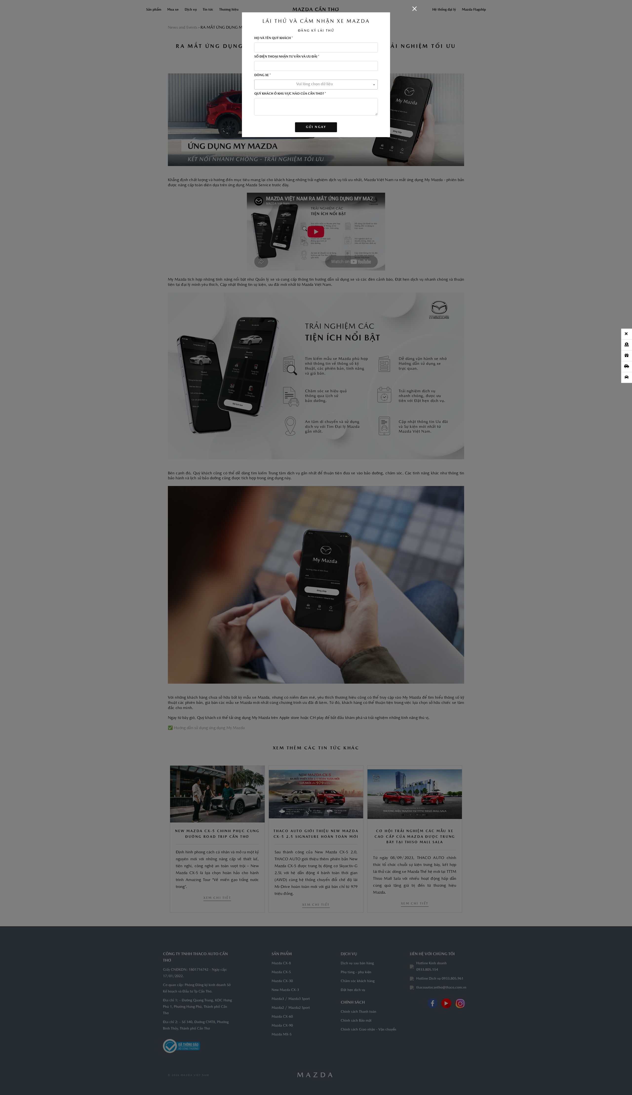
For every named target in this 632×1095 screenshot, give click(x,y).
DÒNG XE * (262, 75)
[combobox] (316, 84)
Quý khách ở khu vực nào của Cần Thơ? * (290, 93)
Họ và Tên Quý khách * (273, 38)
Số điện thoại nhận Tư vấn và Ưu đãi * (286, 56)
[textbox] (316, 84)
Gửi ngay (316, 127)
